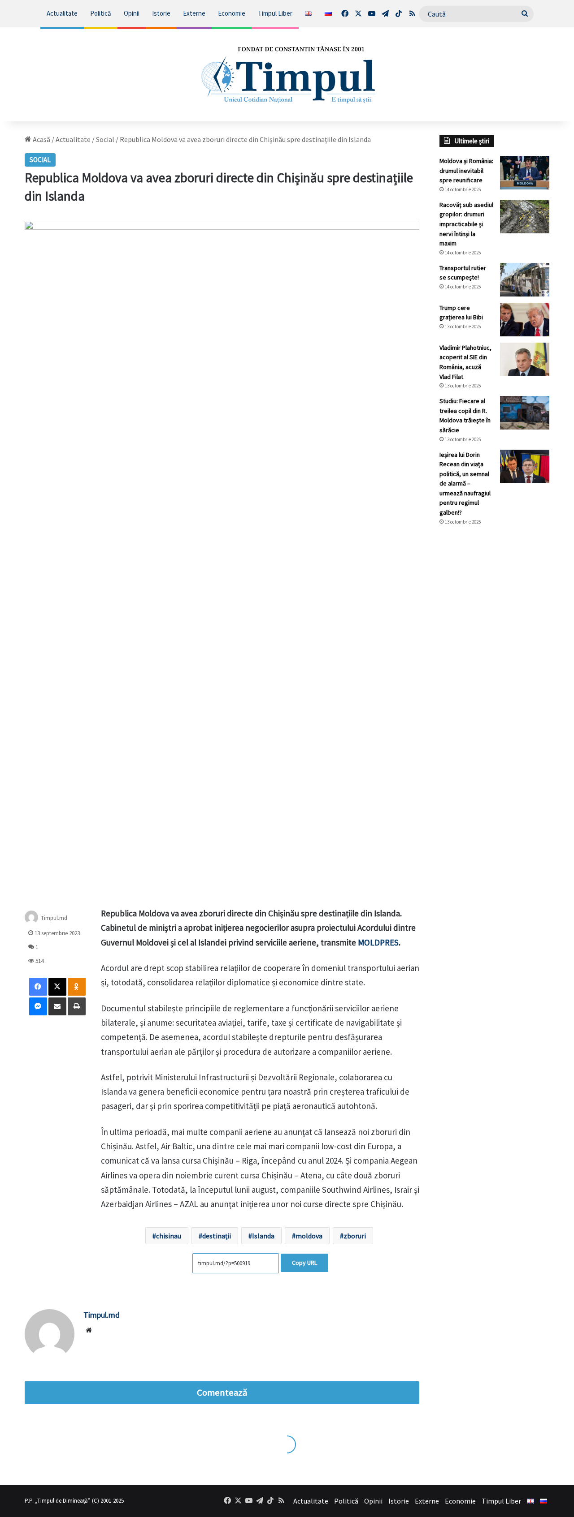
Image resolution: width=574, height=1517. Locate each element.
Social (105, 139)
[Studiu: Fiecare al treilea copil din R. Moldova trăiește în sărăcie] (524, 413)
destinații (216, 1235)
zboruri (355, 1235)
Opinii (131, 13)
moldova (309, 1235)
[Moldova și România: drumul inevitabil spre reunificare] (524, 172)
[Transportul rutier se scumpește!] (524, 280)
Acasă (40, 139)
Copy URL (304, 1263)
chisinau (168, 1235)
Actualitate (62, 13)
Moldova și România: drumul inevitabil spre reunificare (466, 170)
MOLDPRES (378, 942)
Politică (100, 13)
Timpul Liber (275, 13)
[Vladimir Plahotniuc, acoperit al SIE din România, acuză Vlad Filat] (524, 359)
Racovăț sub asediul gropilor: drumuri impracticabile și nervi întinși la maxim (466, 224)
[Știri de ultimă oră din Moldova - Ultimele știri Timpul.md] (287, 74)
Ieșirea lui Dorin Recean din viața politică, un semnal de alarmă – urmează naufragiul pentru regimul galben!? (465, 484)
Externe (194, 13)
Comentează (222, 1392)
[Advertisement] (494, 682)
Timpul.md (54, 918)
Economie (231, 13)
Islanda (263, 1235)
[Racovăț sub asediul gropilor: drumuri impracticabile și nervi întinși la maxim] (524, 216)
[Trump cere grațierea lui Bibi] (524, 319)
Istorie (161, 13)
